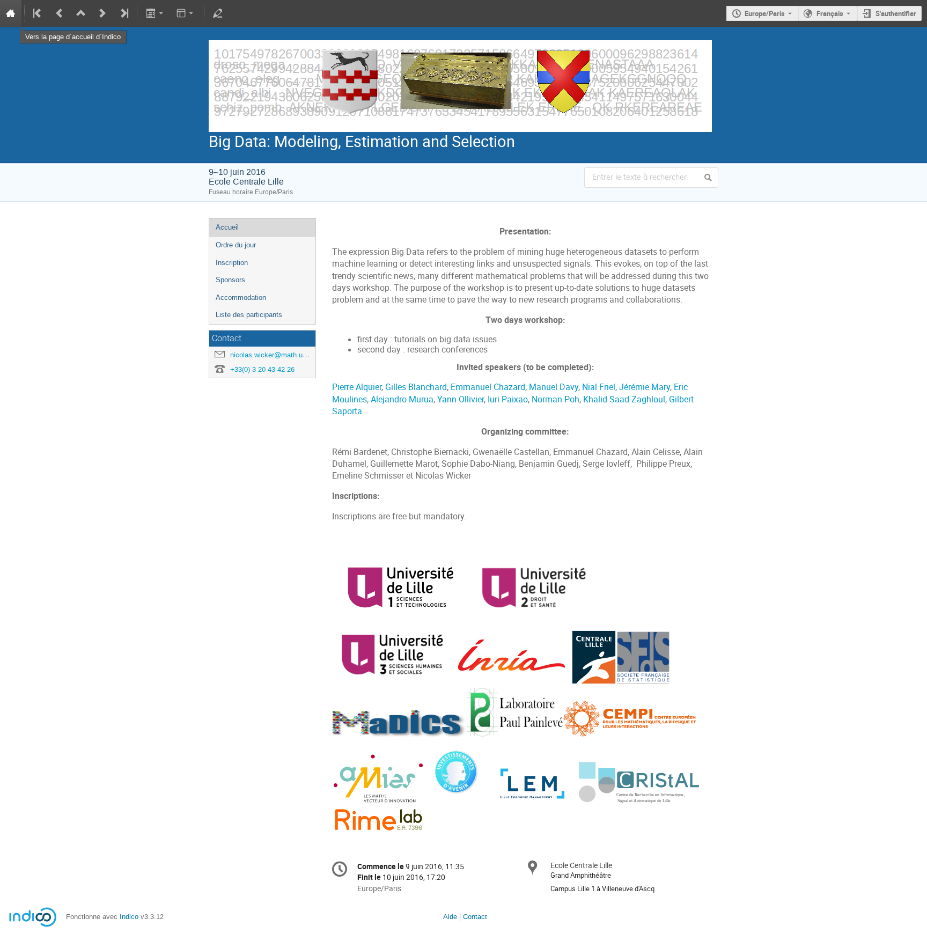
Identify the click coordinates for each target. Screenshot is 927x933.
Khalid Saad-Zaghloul (624, 399)
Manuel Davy (553, 387)
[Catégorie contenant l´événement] (81, 13)
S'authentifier (896, 13)
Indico (129, 916)
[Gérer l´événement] (218, 13)
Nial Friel (598, 387)
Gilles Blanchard (416, 387)
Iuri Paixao (508, 399)
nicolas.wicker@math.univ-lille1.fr (282, 354)
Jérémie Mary (644, 387)
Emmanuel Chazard (488, 387)
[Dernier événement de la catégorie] (123, 13)
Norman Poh (555, 399)
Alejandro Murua (402, 399)
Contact (475, 916)
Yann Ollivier (460, 399)
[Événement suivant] (102, 13)
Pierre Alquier (356, 387)
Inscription (232, 263)
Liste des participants (249, 315)
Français (829, 13)
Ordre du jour (236, 245)
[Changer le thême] (186, 13)
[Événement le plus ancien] (38, 13)
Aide (450, 916)
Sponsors (230, 280)
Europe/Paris (765, 13)
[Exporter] (155, 13)
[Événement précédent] (59, 13)
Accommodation (241, 297)
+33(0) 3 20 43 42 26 (262, 369)
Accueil (227, 227)
